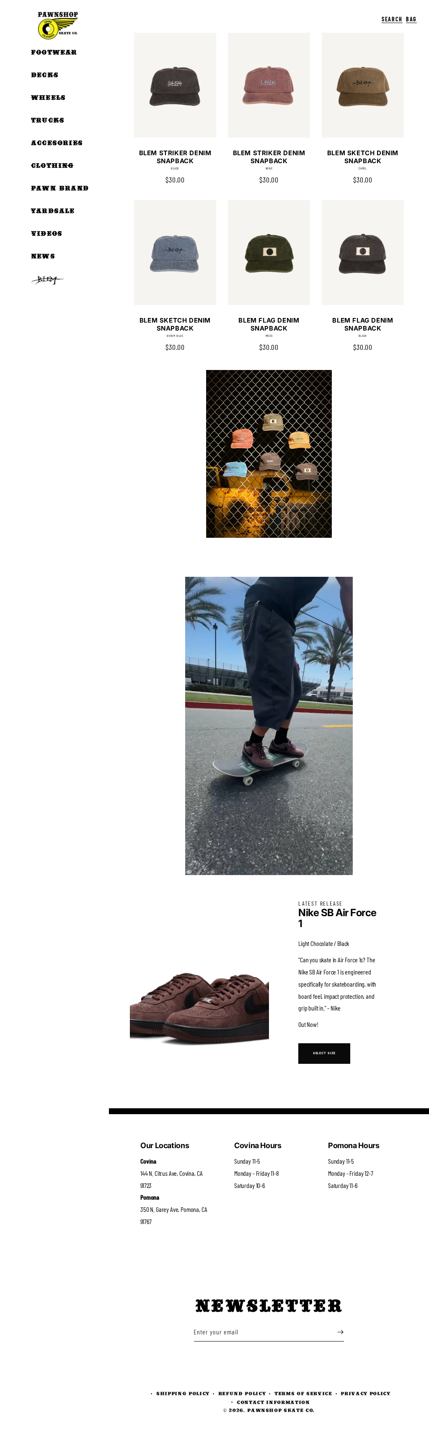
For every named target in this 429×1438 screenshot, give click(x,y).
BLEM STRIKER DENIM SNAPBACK (175, 157)
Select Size (324, 1053)
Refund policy (242, 1393)
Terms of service (303, 1393)
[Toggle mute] (307, 864)
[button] (373, 13)
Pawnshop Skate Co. (281, 1410)
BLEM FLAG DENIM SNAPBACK (268, 324)
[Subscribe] (340, 1332)
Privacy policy (365, 1393)
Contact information (273, 1402)
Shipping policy (182, 1393)
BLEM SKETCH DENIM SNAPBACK (362, 157)
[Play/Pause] (198, 864)
